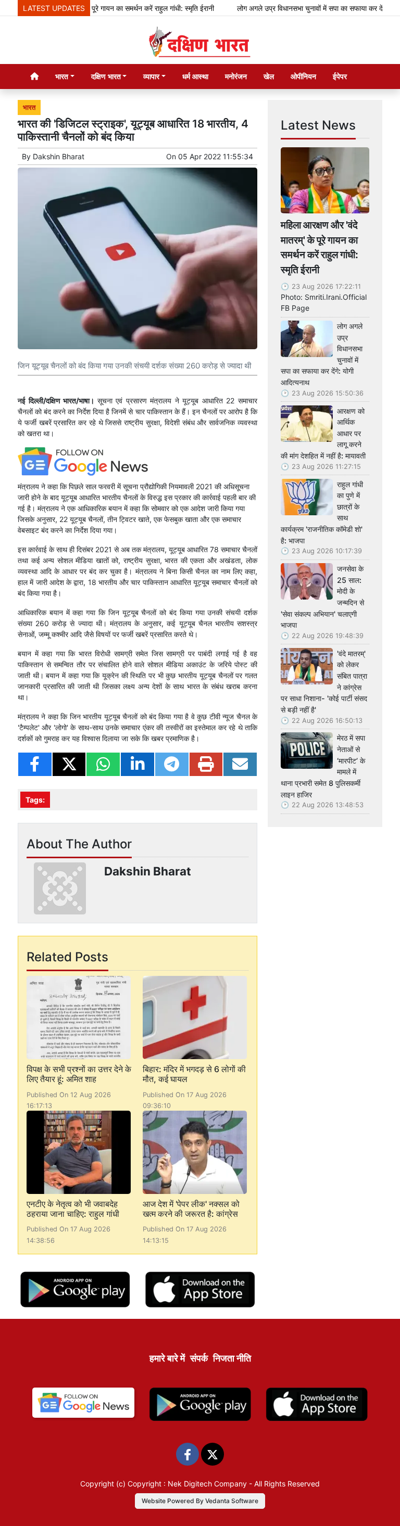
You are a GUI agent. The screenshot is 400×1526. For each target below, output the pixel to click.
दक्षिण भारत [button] (106, 76)
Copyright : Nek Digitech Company (187, 1483)
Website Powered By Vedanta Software (200, 1501)
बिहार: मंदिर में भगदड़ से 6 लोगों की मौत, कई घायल (194, 1074)
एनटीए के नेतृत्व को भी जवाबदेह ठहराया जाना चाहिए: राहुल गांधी (73, 1209)
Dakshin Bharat (58, 156)
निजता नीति (232, 1358)
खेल (269, 76)
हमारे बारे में (167, 1358)
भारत (29, 107)
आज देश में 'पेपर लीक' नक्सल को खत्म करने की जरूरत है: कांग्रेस (191, 1209)
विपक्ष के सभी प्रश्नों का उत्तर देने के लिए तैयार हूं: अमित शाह (79, 1074)
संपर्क (199, 1358)
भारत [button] (61, 76)
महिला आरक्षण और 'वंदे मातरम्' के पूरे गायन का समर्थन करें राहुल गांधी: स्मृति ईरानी (319, 247)
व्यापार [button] (151, 76)
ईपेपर (340, 76)
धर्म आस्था (195, 76)
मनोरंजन (236, 76)
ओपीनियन (303, 76)
